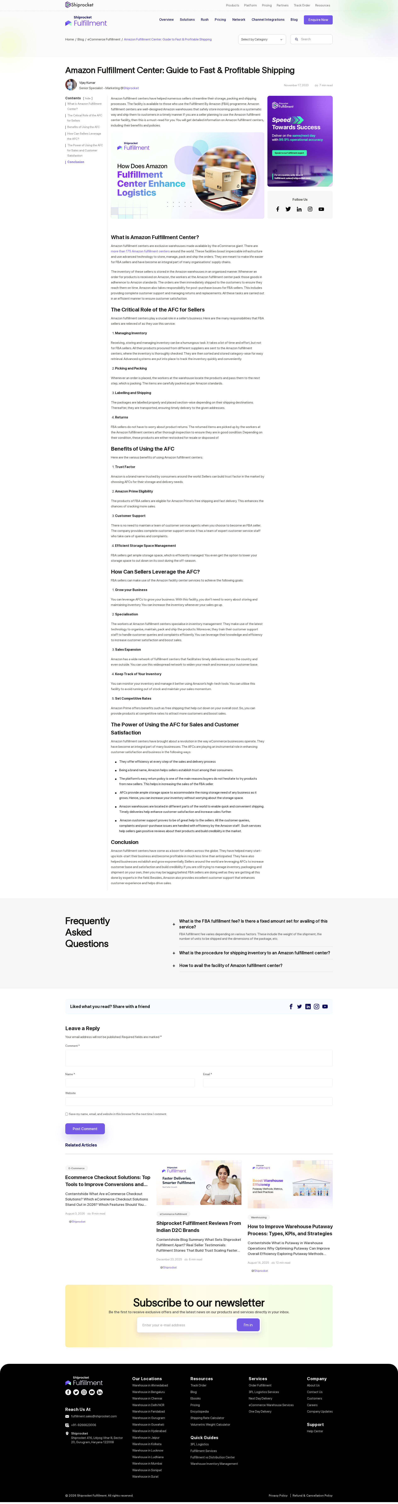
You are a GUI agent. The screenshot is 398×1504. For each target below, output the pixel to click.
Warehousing (259, 1217)
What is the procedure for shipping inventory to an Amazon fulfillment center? (254, 953)
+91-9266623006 (83, 1425)
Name (70, 1074)
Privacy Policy (278, 1495)
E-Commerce (77, 1168)
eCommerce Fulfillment (173, 1214)
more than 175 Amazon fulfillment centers (140, 251)
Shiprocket (131, 88)
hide (88, 98)
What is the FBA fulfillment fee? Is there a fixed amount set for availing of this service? (253, 924)
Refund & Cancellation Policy (313, 1495)
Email (207, 1074)
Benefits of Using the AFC (83, 127)
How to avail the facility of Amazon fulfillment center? (231, 965)
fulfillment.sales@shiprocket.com (94, 1416)
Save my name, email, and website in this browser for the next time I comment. (118, 1114)
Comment (72, 1045)
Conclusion (75, 162)
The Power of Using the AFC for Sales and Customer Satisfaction (85, 150)
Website (70, 1093)
